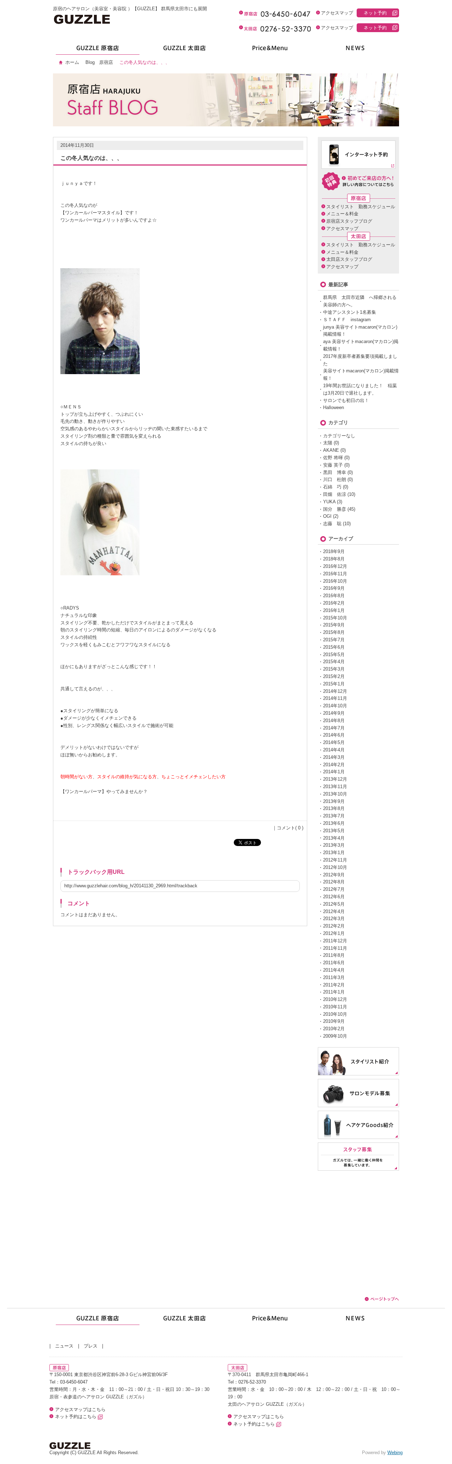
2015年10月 (335, 617)
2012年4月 (334, 911)
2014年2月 (334, 764)
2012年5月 (334, 904)
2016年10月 (335, 581)
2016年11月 (335, 573)
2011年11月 (335, 948)
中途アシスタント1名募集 (349, 312)
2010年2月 (334, 1028)
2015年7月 (334, 639)
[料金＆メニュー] (269, 50)
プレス (90, 1346)
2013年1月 (334, 852)
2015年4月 (334, 661)
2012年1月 (334, 933)
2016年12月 (335, 566)
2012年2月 (334, 926)
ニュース (64, 1346)
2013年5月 (334, 830)
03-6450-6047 (74, 1382)
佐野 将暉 (333, 457)
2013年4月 (334, 838)
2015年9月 (334, 625)
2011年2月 (334, 985)
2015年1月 (334, 683)
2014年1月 (334, 771)
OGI (327, 516)
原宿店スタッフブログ (349, 221)
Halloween (333, 407)
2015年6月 (334, 647)
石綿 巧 (332, 487)
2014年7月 (334, 728)
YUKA (329, 501)
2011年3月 (334, 977)
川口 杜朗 (334, 479)
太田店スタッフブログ (349, 259)
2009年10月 (335, 1036)
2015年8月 (334, 632)
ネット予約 (375, 13)
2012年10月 (335, 867)
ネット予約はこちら (76, 1416)
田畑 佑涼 (334, 494)
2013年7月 (334, 815)
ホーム (72, 62)
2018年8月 (334, 559)
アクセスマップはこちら (80, 1409)
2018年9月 (334, 551)
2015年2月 (334, 676)
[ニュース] (356, 50)
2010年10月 (335, 1014)
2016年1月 (334, 610)
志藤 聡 (332, 523)
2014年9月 (334, 713)
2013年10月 (335, 794)
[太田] (182, 50)
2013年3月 (334, 845)
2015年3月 (334, 669)
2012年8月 (334, 881)
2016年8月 (334, 595)
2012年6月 (334, 896)
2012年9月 (334, 874)
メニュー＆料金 (342, 213)
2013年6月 (334, 823)
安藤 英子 (333, 465)
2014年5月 (334, 742)
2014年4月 (334, 749)
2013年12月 (335, 779)
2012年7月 (334, 889)
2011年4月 (334, 970)
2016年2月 (334, 603)
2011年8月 (334, 955)
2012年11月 (335, 860)
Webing (395, 1452)
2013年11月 (335, 786)
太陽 (327, 442)
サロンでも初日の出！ (346, 400)
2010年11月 (335, 1006)
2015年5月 (334, 654)
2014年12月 (335, 691)
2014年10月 (335, 705)
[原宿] (96, 50)
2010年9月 (334, 1021)
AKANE (331, 450)
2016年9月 (334, 588)
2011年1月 (334, 992)
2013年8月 (334, 808)
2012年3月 (334, 918)
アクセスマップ (337, 13)
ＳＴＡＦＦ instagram (347, 319)
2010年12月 (335, 999)
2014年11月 (335, 698)
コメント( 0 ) (290, 827)
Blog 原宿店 (99, 62)
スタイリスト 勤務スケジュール (360, 206)
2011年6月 (334, 962)
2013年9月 (334, 801)
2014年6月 (334, 735)
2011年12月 (335, 940)
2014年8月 (334, 720)
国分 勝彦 (334, 509)
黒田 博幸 (334, 472)
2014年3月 (334, 757)
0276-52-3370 (252, 1382)
